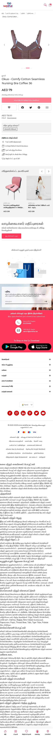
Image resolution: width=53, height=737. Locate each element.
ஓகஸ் (4, 76)
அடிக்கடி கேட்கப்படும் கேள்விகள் (35, 449)
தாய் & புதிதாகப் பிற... (12, 13)
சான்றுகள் (42, 457)
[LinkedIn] (23, 413)
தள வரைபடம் (33, 457)
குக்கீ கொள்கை (39, 453)
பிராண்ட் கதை (38, 441)
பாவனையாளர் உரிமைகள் (34, 445)
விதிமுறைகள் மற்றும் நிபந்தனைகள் (16, 457)
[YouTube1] (43, 413)
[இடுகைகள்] (29, 413)
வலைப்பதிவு (28, 441)
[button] (45, 5)
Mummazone (11, 118)
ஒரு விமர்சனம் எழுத (11, 236)
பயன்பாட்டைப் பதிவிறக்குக (17, 445)
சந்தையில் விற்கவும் (10, 129)
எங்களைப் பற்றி (14, 437)
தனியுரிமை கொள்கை (14, 453)
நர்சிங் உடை (30, 13)
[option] (26, 44)
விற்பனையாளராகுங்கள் (16, 441)
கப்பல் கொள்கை (27, 453)
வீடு (3, 13)
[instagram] (16, 413)
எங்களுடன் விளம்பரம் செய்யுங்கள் (31, 437)
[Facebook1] (9, 413)
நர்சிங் (23, 13)
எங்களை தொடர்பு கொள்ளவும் (15, 449)
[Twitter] (36, 413)
